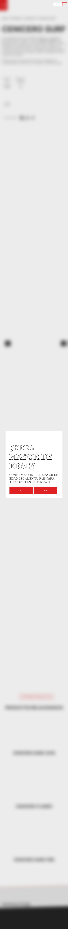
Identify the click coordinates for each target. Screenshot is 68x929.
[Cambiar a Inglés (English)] (55, 4)
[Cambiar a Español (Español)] (64, 4)
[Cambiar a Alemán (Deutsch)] (60, 4)
